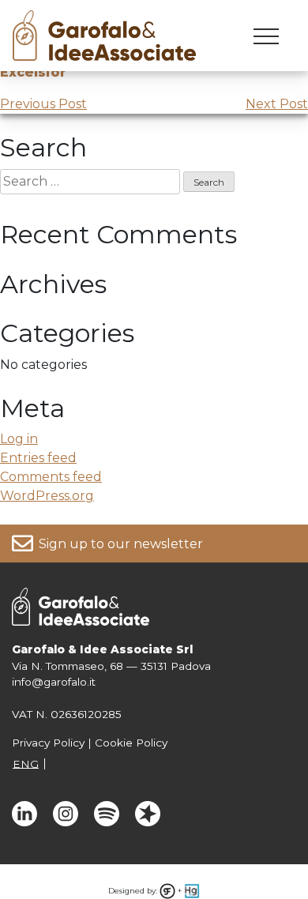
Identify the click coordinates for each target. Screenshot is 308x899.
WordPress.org (47, 495)
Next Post (277, 103)
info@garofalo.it (54, 681)
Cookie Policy (131, 742)
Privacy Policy (48, 742)
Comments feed (51, 476)
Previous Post (43, 103)
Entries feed (38, 457)
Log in (19, 438)
